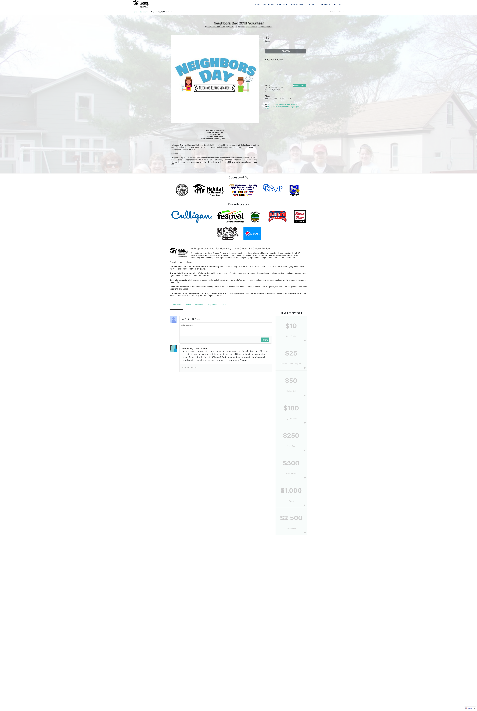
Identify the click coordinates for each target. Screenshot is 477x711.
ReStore (310, 4)
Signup (327, 4)
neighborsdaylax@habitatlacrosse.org (282, 104)
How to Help (297, 4)
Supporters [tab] (212, 305)
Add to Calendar (300, 85)
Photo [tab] (197, 319)
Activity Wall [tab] (176, 305)
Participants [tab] (199, 305)
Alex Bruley (187, 348)
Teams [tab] (188, 305)
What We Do (282, 4)
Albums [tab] (224, 305)
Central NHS (201, 348)
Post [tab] (187, 319)
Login (339, 4)
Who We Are (268, 4)
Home (257, 4)
